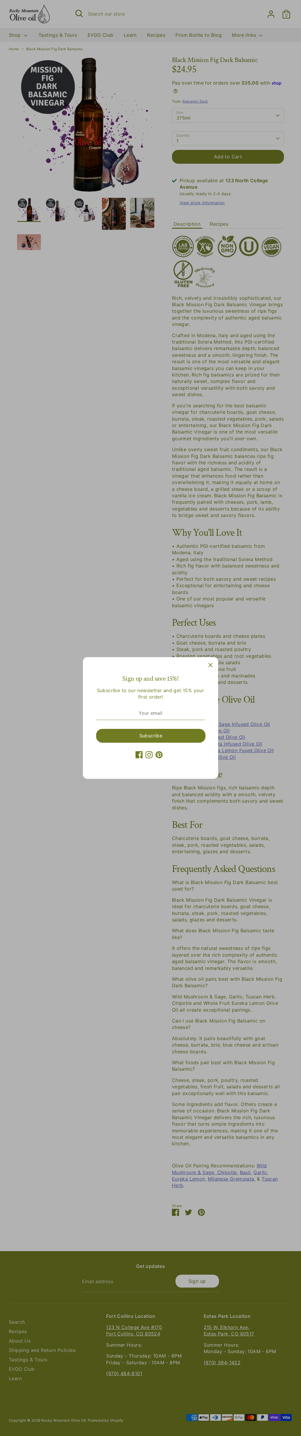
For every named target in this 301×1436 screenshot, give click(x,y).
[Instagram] (149, 754)
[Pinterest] (159, 754)
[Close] (210, 664)
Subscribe (151, 736)
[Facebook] (139, 754)
